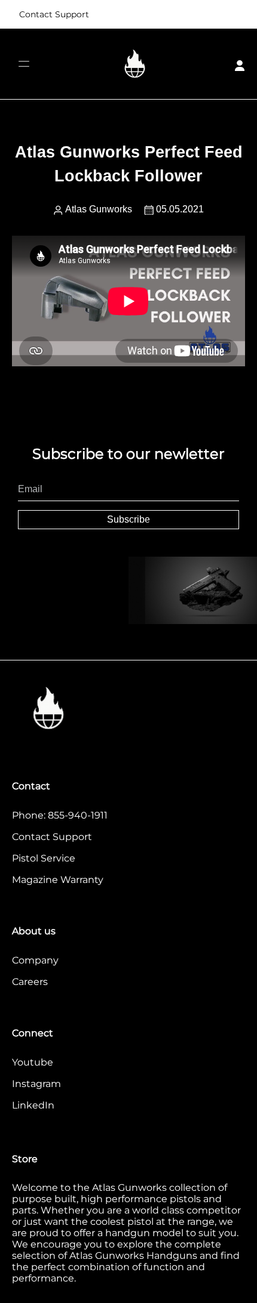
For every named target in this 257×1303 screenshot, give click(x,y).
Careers (30, 981)
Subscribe (128, 519)
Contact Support (54, 14)
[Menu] (23, 64)
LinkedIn (33, 1105)
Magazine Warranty (57, 879)
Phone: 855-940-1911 (60, 815)
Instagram (36, 1083)
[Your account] (239, 64)
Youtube (32, 1062)
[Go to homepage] (135, 64)
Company (35, 960)
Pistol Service (43, 858)
